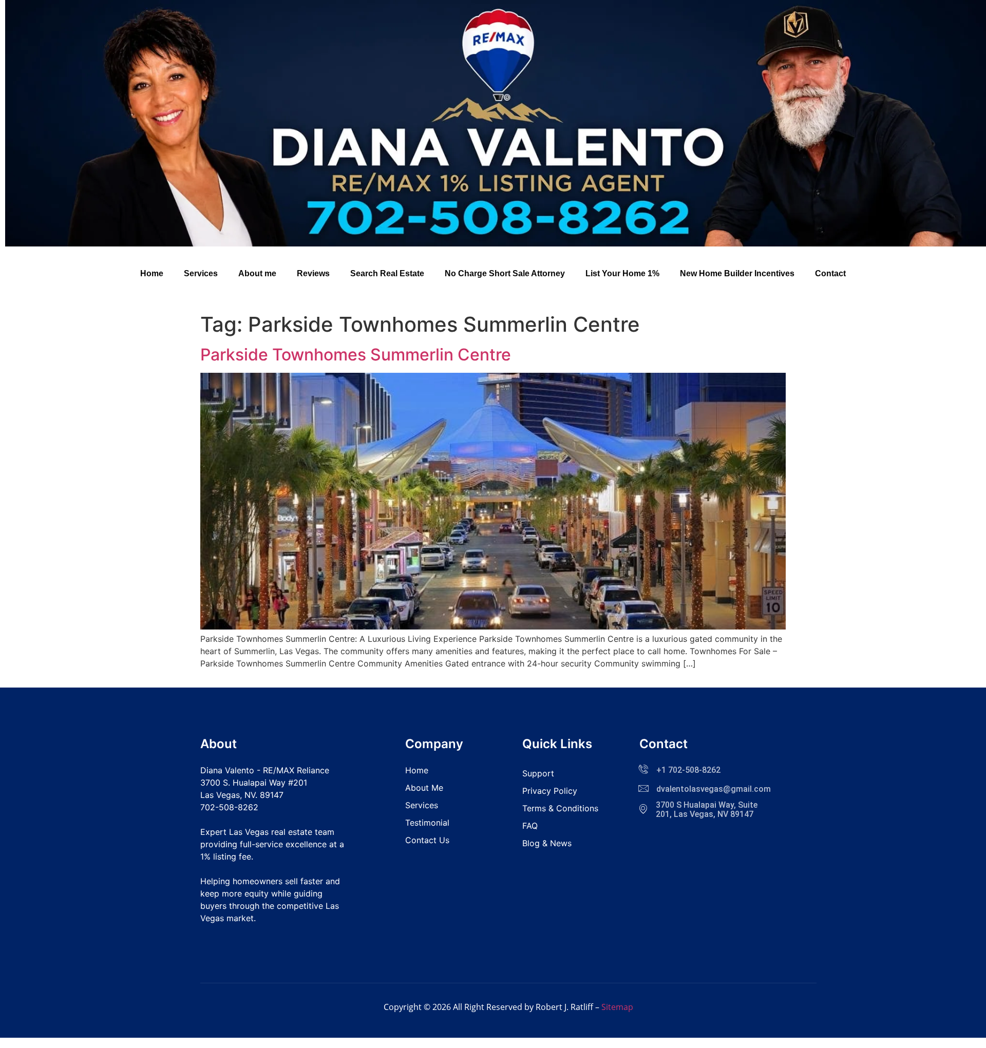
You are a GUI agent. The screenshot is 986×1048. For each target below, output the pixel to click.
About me (257, 273)
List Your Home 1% (622, 273)
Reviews (313, 273)
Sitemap (617, 1007)
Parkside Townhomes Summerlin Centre (355, 355)
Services (201, 273)
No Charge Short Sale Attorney (505, 273)
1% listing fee (225, 856)
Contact (830, 273)
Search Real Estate (387, 273)
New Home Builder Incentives (737, 273)
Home (151, 273)
